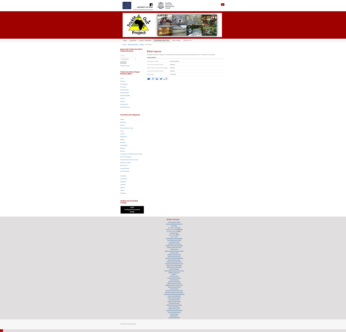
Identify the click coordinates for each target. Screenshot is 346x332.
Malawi (122, 139)
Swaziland (123, 181)
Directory (122, 81)
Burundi (122, 125)
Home (125, 40)
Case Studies (176, 40)
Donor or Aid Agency (125, 157)
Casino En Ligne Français (174, 278)
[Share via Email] (148, 78)
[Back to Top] (1, 330)
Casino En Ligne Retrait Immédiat (174, 258)
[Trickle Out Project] (172, 25)
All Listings (123, 87)
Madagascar (123, 136)
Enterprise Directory (161, 40)
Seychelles (123, 176)
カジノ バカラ (174, 236)
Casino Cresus (174, 249)
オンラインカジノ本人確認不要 (174, 229)
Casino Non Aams (174, 269)
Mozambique (123, 145)
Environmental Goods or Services (129, 160)
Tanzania (122, 184)
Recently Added (124, 92)
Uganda (122, 187)
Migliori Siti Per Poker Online (174, 305)
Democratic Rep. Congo (126, 128)
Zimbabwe (123, 193)
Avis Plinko (174, 226)
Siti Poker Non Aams (174, 303)
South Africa (123, 179)
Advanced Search (125, 65)
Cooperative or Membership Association (131, 154)
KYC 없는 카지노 (174, 233)
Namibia (122, 148)
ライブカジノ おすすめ (174, 227)
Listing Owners (124, 104)
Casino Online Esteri (174, 299)
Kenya (122, 131)
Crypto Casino (174, 316)
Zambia (122, 190)
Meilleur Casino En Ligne (174, 254)
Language (132, 40)
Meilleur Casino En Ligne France (174, 285)
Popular (122, 98)
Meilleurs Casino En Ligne (174, 283)
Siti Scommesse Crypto (174, 222)
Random (122, 101)
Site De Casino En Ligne (174, 256)
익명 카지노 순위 (174, 276)
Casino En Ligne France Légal (174, 310)
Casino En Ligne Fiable (174, 281)
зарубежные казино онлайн (174, 238)
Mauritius (122, 142)
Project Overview (145, 40)
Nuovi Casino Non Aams (174, 298)
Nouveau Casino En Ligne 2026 (174, 290)
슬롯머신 (174, 274)
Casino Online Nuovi (174, 307)
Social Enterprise (124, 168)
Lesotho (122, 134)
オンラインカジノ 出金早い (174, 231)
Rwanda (142, 44)
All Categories (124, 84)
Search (123, 62)
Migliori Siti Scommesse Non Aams (174, 251)
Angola (122, 119)
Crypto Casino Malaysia (174, 296)
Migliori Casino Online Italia (174, 262)
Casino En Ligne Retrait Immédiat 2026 (174, 294)
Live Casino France (174, 242)
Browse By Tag (124, 90)
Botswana (123, 122)
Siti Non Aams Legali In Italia (174, 265)
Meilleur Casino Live (174, 272)
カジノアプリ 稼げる (174, 235)
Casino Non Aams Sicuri (174, 312)
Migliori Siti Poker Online (174, 301)
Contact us (187, 40)
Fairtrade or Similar (125, 162)
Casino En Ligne (174, 253)
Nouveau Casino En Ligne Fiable (174, 245)
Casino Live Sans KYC (174, 308)
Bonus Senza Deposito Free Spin (174, 263)
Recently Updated (125, 95)
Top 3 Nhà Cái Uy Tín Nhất (174, 240)
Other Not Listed (124, 171)
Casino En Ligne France (174, 260)
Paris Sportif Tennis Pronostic (174, 224)
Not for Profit (123, 165)
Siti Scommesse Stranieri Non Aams (174, 271)
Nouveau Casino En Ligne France (174, 292)
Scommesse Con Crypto (174, 244)
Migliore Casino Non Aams (174, 247)
